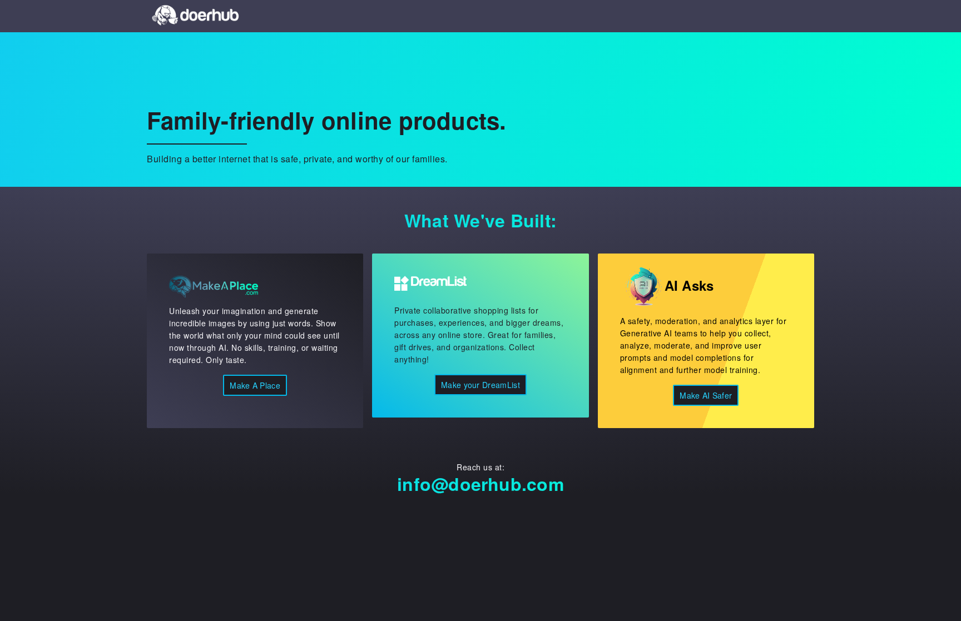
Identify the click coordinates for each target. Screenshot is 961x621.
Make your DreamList (480, 384)
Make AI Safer (706, 395)
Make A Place (255, 385)
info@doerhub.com (480, 483)
